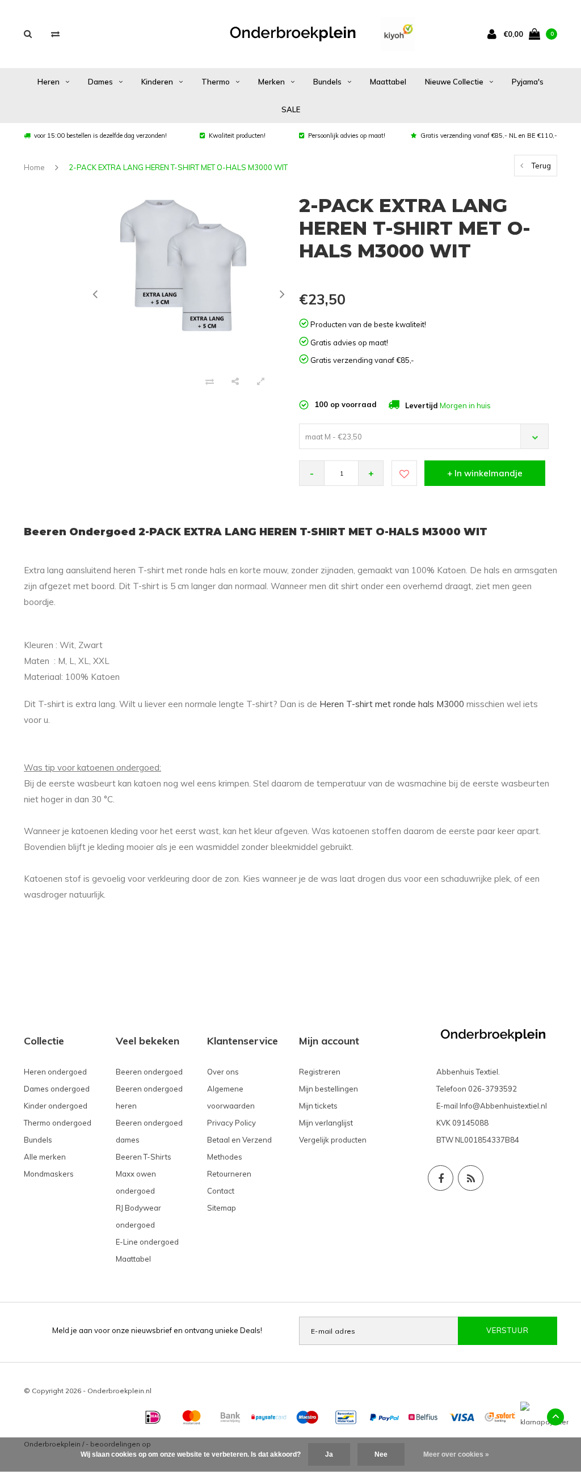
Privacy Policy (231, 1122)
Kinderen (157, 81)
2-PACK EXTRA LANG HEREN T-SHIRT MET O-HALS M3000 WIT (178, 167)
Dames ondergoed (57, 1088)
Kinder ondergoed (55, 1105)
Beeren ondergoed (149, 1071)
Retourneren (229, 1173)
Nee (381, 1454)
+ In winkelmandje (485, 473)
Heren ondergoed (55, 1071)
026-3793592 (492, 1088)
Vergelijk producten (333, 1139)
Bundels (327, 81)
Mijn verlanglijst (326, 1122)
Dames (100, 81)
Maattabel (388, 81)
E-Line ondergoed (147, 1241)
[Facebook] (440, 1178)
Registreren (319, 1071)
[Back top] (555, 1417)
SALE (290, 109)
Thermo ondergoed (57, 1122)
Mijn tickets (318, 1105)
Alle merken (45, 1156)
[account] (494, 34)
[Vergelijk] (55, 33)
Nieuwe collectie (454, 81)
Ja (329, 1454)
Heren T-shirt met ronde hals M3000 (391, 704)
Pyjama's (528, 81)
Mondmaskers (49, 1173)
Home (34, 167)
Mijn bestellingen (328, 1088)
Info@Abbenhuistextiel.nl (503, 1105)
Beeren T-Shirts (143, 1156)
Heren (48, 81)
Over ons (223, 1071)
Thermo (215, 81)
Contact (220, 1190)
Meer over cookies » (456, 1454)
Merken (271, 81)
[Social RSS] (470, 1178)
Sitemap (221, 1207)
